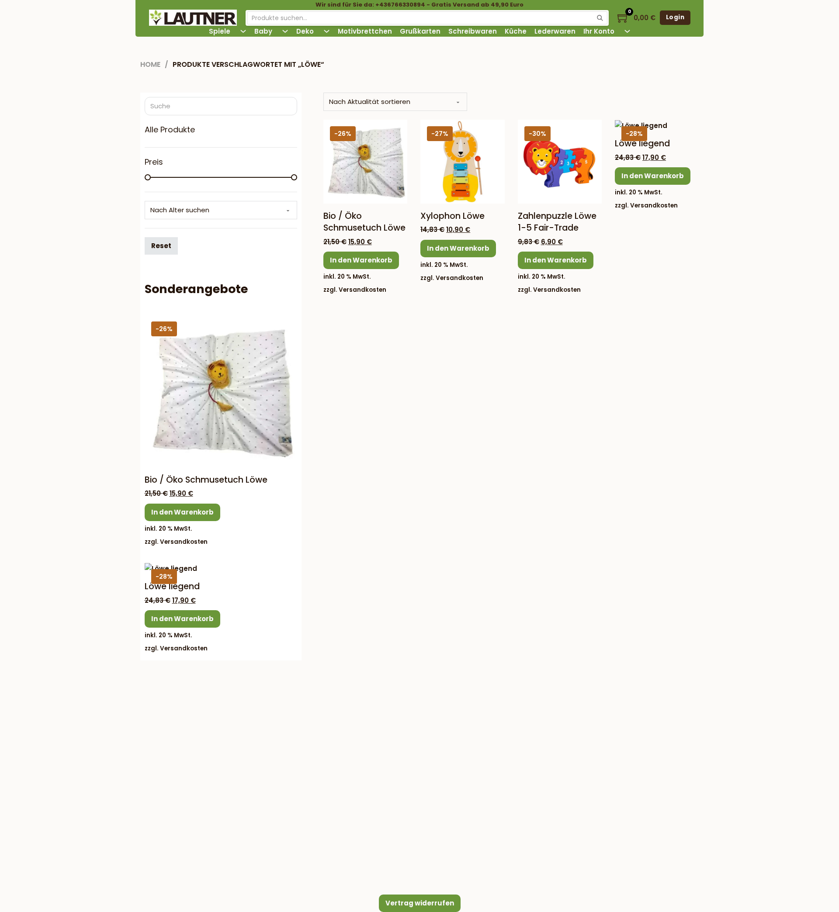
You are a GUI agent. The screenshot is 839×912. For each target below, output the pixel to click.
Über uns (358, 761)
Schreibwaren (472, 31)
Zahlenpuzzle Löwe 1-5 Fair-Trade (557, 222)
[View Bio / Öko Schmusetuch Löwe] (365, 161)
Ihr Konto (598, 31)
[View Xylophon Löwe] (462, 161)
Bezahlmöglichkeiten (567, 702)
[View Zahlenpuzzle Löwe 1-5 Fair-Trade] (560, 161)
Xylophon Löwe (452, 216)
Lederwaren (555, 31)
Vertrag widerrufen (419, 903)
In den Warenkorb (361, 260)
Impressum (362, 726)
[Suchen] (600, 17)
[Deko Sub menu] (327, 31)
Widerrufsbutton (209, 779)
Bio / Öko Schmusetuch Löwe (364, 222)
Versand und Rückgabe (382, 779)
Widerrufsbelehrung (376, 831)
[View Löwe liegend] (641, 125)
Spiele (219, 31)
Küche (516, 31)
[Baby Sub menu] (285, 31)
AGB (350, 796)
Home (150, 64)
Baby (263, 31)
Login (675, 17)
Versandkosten (362, 290)
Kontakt (356, 744)
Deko (305, 31)
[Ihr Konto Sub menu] (627, 31)
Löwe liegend (642, 143)
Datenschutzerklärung (380, 814)
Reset (161, 245)
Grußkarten (420, 31)
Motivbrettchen (365, 31)
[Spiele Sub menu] (243, 31)
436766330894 (214, 756)
